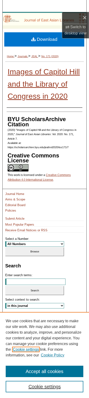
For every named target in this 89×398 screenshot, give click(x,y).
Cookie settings (26, 349)
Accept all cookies (44, 371)
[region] (44, 355)
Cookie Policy (52, 355)
